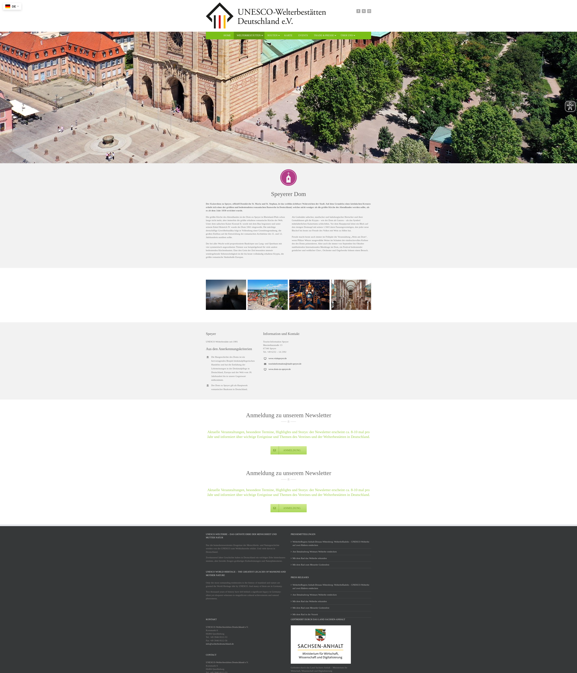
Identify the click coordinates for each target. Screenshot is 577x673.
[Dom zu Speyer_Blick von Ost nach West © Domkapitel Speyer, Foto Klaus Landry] (309, 295)
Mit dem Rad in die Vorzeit (305, 614)
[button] (208, 294)
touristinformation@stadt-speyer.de (285, 364)
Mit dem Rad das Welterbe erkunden (310, 558)
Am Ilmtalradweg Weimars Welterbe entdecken (315, 551)
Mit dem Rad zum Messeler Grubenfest (311, 565)
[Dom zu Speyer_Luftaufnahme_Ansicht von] (268, 295)
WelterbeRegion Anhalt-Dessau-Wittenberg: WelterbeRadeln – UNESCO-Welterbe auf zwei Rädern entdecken (331, 543)
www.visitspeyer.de (278, 358)
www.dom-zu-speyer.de (280, 369)
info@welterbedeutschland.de (220, 644)
